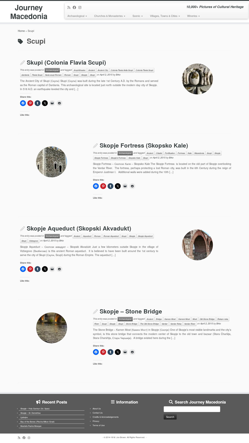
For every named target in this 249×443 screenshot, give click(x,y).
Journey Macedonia (28, 11)
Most (195, 319)
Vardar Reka (175, 323)
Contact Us (98, 412)
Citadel (159, 153)
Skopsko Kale (134, 157)
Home (21, 31)
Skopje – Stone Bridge (131, 311)
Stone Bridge (131, 323)
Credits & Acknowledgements (106, 416)
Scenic (137, 16)
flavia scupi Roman (53, 74)
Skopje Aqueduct (145, 236)
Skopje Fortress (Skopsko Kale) (144, 145)
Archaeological (76, 16)
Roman (67, 74)
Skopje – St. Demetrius (30, 412)
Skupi (92, 74)
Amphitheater (79, 70)
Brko (118, 74)
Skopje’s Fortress (118, 157)
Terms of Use (99, 425)
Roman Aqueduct (111, 236)
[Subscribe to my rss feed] (70, 7)
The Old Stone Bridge (149, 323)
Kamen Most (170, 319)
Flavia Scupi (37, 74)
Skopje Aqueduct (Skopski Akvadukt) (79, 228)
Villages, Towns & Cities (164, 16)
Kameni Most (184, 319)
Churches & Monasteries (108, 16)
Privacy (96, 421)
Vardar (165, 323)
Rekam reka (222, 319)
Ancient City (103, 70)
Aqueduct (87, 236)
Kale (190, 153)
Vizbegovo (33, 240)
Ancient (91, 70)
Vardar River (189, 323)
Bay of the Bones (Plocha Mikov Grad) (37, 421)
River (96, 323)
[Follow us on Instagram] (81, 7)
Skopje (84, 74)
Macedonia (199, 153)
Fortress (181, 153)
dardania (25, 74)
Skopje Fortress (101, 157)
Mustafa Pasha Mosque (30, 425)
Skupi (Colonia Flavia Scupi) (66, 62)
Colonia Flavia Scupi (144, 70)
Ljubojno (24, 417)
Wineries (192, 16)
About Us (97, 408)
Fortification (170, 153)
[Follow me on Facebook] (75, 7)
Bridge (159, 319)
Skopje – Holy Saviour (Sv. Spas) (35, 408)
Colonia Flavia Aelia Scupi (122, 70)
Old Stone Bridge (207, 319)
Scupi (76, 74)
